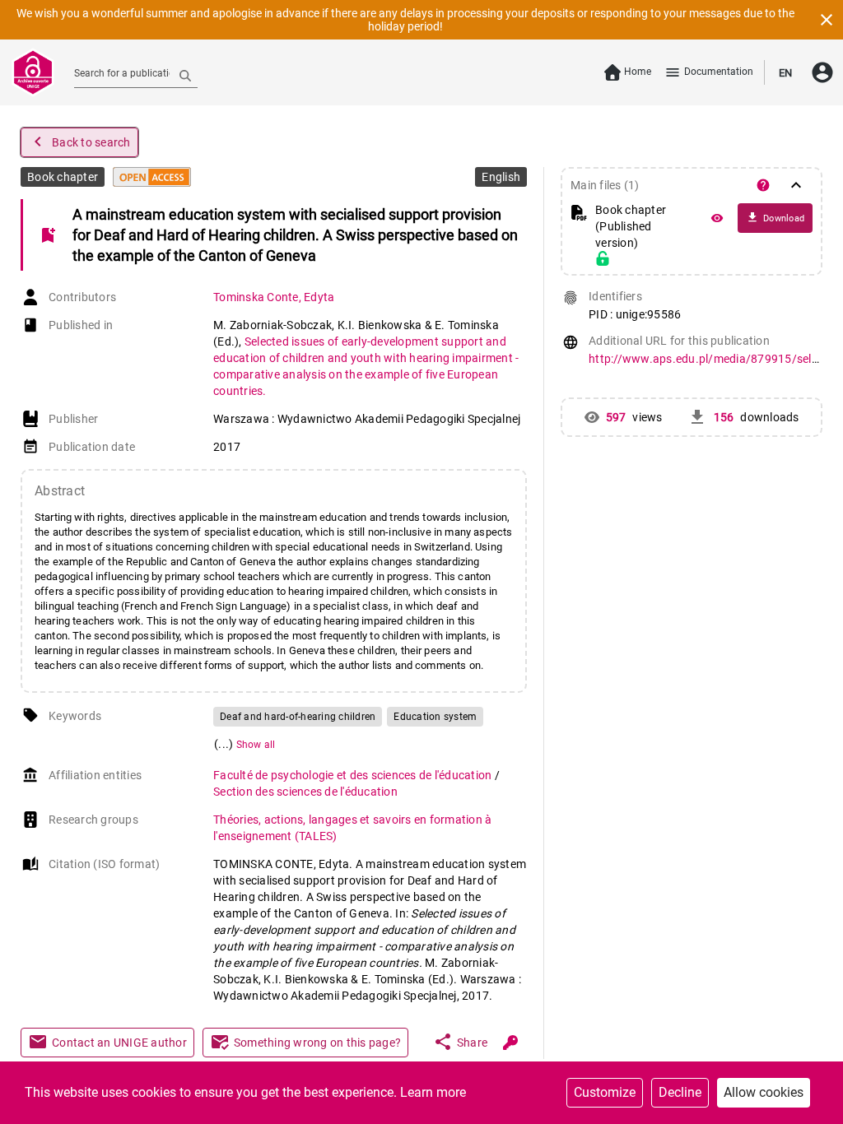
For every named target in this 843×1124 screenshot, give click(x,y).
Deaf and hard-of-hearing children (297, 716)
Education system (435, 716)
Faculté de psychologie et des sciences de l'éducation (354, 775)
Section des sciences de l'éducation (305, 791)
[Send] (185, 75)
